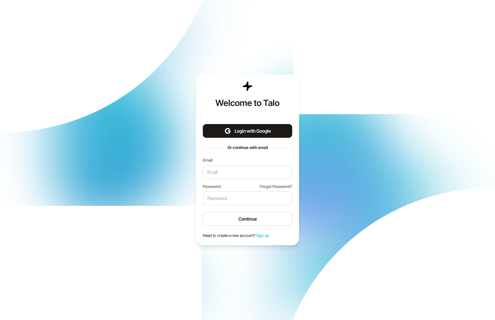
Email (208, 160)
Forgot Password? (276, 186)
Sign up (262, 235)
